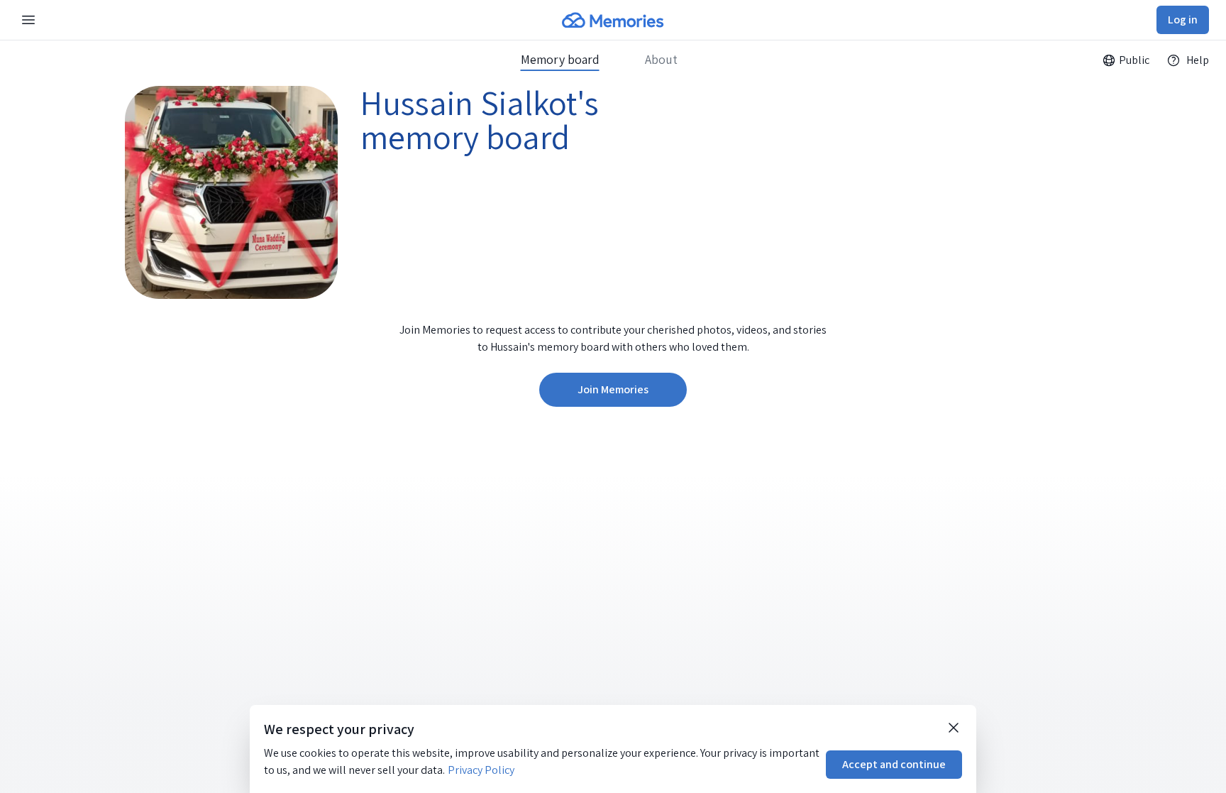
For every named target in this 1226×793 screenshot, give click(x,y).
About (661, 59)
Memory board (560, 59)
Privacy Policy (481, 769)
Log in (1183, 19)
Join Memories (613, 389)
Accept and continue (894, 764)
